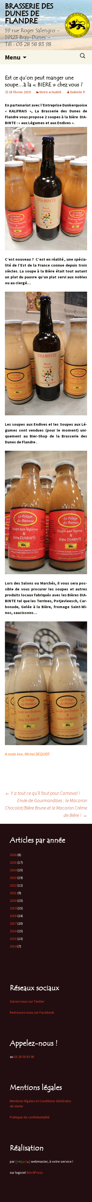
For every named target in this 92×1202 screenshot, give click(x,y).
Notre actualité (50, 92)
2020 (13, 900)
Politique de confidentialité (30, 1117)
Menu (13, 57)
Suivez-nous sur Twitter (27, 1001)
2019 (13, 908)
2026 (13, 855)
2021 (13, 893)
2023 (13, 877)
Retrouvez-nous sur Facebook (32, 1012)
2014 (13, 946)
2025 (13, 862)
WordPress (34, 1172)
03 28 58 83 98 (24, 1056)
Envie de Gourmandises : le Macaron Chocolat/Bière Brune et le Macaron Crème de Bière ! (46, 807)
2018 (13, 916)
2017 (13, 923)
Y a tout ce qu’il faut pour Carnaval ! (42, 793)
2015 (13, 938)
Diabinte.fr (77, 92)
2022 (13, 885)
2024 (13, 870)
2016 (13, 931)
